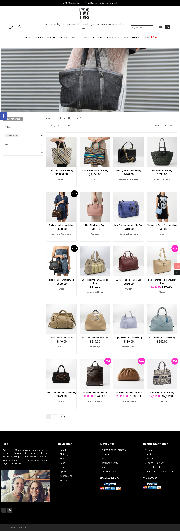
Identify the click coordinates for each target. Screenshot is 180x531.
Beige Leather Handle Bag (61, 338)
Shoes (63, 37)
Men (126, 37)
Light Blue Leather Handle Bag (128, 338)
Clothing (51, 37)
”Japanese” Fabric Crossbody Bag (162, 225)
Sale (154, 36)
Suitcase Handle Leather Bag (128, 280)
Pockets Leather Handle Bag (61, 225)
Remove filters (13, 119)
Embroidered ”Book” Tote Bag (95, 170)
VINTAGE (136, 37)
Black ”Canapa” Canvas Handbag (61, 392)
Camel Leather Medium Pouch (128, 392)
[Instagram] (167, 27)
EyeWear (97, 37)
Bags (73, 37)
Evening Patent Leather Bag (128, 170)
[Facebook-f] (3, 510)
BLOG (146, 37)
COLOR (8, 127)
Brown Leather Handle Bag (95, 392)
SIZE (7, 153)
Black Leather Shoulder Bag (61, 280)
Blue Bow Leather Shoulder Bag (128, 225)
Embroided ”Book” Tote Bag (162, 392)
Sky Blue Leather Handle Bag (162, 338)
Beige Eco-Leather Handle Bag (95, 338)
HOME (28, 37)
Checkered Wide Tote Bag (61, 170)
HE (161, 26)
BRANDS (39, 37)
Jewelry (84, 37)
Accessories (113, 37)
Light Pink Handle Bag (94, 225)
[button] (3, 116)
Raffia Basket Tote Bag (162, 170)
